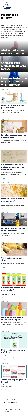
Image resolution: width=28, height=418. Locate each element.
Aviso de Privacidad (9, 399)
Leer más (3, 115)
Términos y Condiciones (10, 402)
